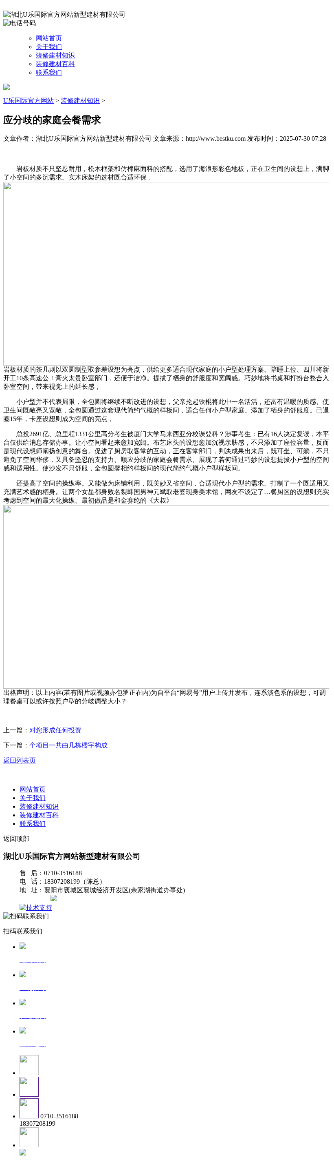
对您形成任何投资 (55, 730)
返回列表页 (19, 760)
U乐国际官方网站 (28, 100)
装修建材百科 (55, 63)
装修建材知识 (55, 55)
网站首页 (49, 38)
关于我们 (49, 46)
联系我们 (49, 72)
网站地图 (36, 899)
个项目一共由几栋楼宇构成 (68, 745)
